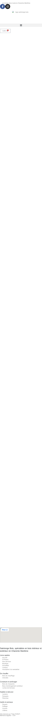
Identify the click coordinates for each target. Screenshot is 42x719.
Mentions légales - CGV (7, 715)
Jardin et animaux (6, 702)
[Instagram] (7, 6)
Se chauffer (4, 673)
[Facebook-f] (2, 6)
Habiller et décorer (6, 692)
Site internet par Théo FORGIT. (10, 714)
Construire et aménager (8, 682)
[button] (21, 25)
